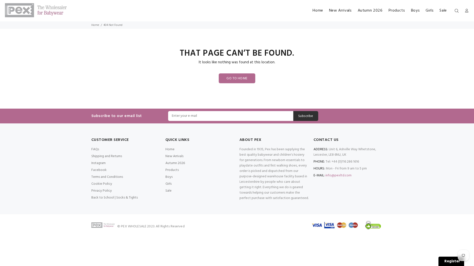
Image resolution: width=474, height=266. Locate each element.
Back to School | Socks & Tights (114, 197)
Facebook (99, 170)
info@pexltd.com (338, 175)
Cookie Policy (101, 184)
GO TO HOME (236, 78)
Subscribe (305, 116)
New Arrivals (174, 156)
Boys (169, 177)
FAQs (95, 149)
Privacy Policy (101, 191)
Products (172, 170)
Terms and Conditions (107, 177)
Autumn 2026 (175, 163)
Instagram (98, 163)
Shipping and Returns (106, 156)
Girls (168, 184)
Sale (168, 191)
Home (95, 25)
